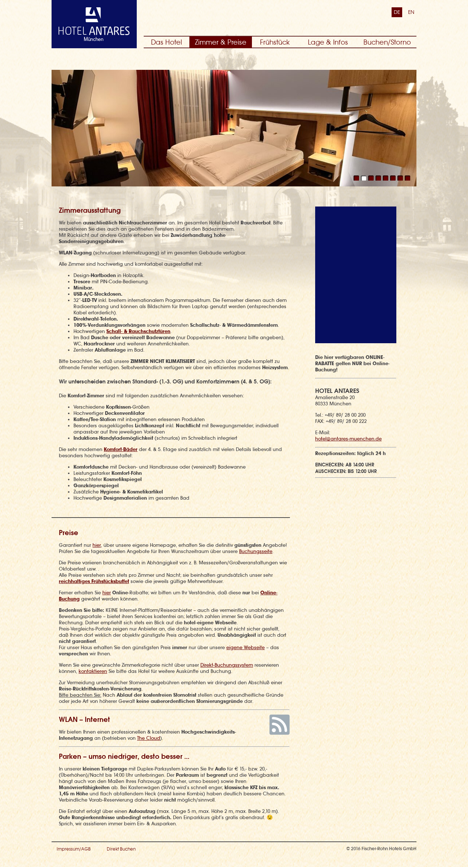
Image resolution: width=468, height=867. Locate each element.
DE (397, 12)
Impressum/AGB (74, 849)
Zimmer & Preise (220, 42)
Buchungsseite (255, 551)
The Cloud (148, 738)
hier (97, 545)
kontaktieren (93, 671)
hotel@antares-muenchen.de (348, 439)
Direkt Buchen (121, 849)
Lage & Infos (328, 42)
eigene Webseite (245, 647)
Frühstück (275, 42)
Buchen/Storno (387, 42)
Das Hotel (166, 42)
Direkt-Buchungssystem (226, 665)
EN (411, 12)
